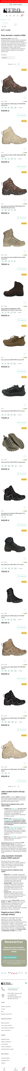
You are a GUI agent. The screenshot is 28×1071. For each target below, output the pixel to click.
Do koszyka (23, 115)
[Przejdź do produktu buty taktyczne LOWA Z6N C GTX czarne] (14, 545)
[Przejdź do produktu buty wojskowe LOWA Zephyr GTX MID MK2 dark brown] (14, 84)
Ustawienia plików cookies (7, 1049)
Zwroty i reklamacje (5, 1030)
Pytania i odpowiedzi (6, 1046)
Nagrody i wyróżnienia (6, 1014)
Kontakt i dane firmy (6, 1006)
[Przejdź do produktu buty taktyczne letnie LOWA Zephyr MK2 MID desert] (14, 135)
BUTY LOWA (4, 101)
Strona (10, 64)
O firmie (3, 1009)
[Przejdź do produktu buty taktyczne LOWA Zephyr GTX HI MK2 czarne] (14, 596)
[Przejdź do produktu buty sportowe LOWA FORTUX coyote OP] (14, 340)
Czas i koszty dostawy (6, 1025)
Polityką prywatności (16, 963)
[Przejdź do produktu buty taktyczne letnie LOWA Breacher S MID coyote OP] (14, 238)
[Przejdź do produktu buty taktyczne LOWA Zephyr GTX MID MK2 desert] (14, 750)
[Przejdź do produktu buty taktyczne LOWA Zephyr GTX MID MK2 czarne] (14, 698)
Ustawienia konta (5, 1060)
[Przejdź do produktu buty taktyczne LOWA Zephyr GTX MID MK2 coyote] (14, 647)
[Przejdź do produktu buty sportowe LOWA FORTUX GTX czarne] (14, 391)
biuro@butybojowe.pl (13, 988)
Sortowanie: (4, 54)
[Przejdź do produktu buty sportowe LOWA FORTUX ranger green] (14, 442)
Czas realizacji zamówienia (7, 1027)
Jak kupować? (4, 1044)
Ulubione (3, 1063)
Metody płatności (5, 1023)
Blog (2, 1011)
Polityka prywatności (6, 1041)
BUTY (9, 19)
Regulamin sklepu (5, 1039)
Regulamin (18, 960)
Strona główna (3, 19)
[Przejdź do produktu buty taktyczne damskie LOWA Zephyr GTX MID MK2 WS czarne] (14, 494)
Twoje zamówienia (5, 1058)
